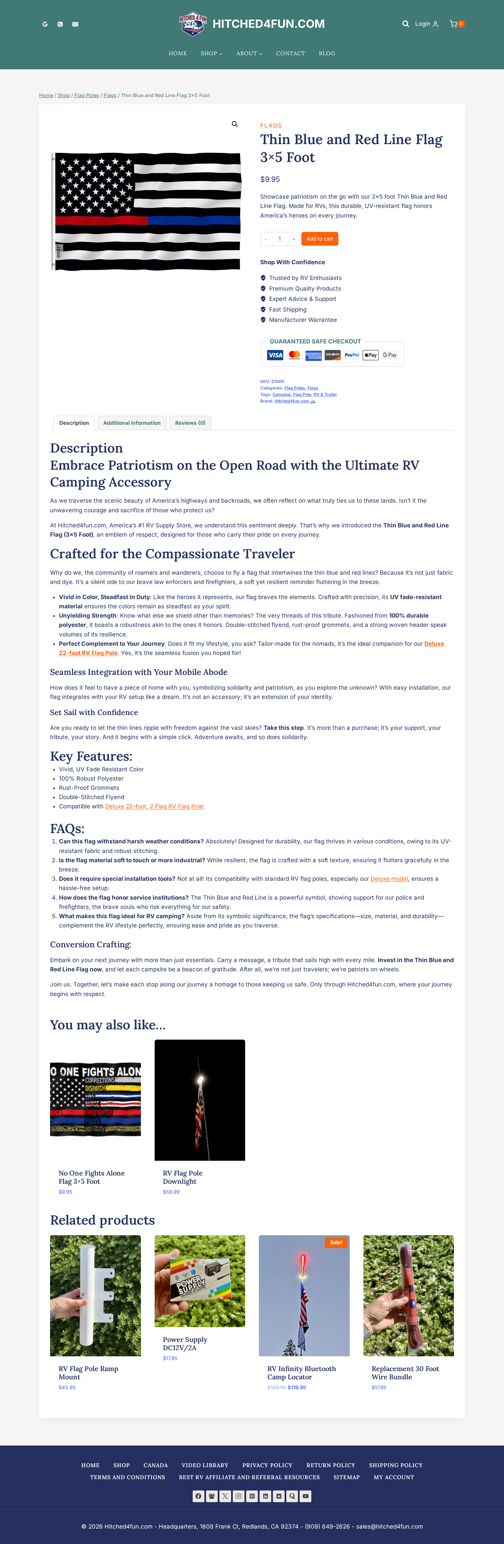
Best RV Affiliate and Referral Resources (249, 1477)
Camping (282, 394)
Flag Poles (295, 387)
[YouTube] (305, 1496)
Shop (121, 1465)
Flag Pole (302, 394)
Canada (156, 1465)
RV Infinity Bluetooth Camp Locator (301, 1372)
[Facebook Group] (212, 1496)
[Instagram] (238, 1496)
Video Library (205, 1465)
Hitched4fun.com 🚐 (295, 400)
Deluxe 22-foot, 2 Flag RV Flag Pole (154, 806)
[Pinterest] (252, 1496)
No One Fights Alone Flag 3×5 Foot (92, 1177)
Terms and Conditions (127, 1477)
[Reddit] (279, 1496)
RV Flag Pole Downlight (183, 1177)
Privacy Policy (267, 1465)
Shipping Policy (396, 1465)
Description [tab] (74, 423)
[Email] (75, 24)
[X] (225, 1496)
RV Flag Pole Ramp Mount (88, 1372)
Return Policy (331, 1465)
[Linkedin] (265, 1496)
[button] (235, 124)
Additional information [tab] (132, 423)
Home (178, 53)
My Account (394, 1477)
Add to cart (320, 238)
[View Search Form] (405, 24)
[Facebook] (198, 1496)
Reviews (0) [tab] (190, 423)
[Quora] (292, 1496)
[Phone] (60, 24)
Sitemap (347, 1477)
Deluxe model (389, 878)
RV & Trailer (325, 394)
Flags (271, 125)
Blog (327, 53)
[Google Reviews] (45, 24)
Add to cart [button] (180, 1378)
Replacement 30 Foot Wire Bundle (405, 1372)
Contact (290, 53)
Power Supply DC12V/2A (185, 1343)
